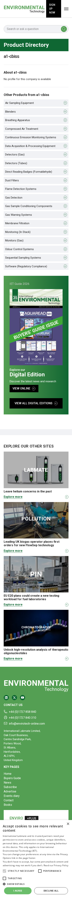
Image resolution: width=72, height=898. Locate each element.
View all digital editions (33, 403)
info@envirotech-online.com (27, 723)
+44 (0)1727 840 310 (22, 717)
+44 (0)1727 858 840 (22, 712)
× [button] (67, 824)
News (7, 782)
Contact (8, 800)
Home (7, 773)
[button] (4, 871)
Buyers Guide (12, 778)
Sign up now (52, 8)
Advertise (10, 791)
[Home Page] (24, 9)
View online (21, 388)
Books (8, 804)
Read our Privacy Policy (56, 865)
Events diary (12, 796)
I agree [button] (17, 890)
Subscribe (10, 787)
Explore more (13, 497)
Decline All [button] (51, 890)
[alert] (36, 859)
